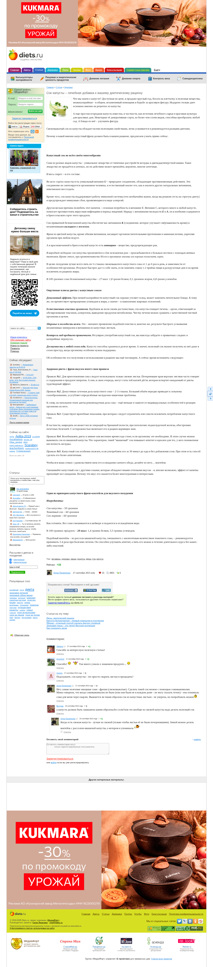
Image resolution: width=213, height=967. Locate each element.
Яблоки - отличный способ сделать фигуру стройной (73, 623)
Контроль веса (161, 78)
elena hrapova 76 (19, 506)
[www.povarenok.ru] (99, 944)
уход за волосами (26, 612)
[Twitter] (179, 921)
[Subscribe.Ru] (200, 921)
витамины (56, 559)
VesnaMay (17, 498)
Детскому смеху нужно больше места (24, 230)
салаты (22, 610)
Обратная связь (21, 635)
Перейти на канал (22, 313)
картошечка (17, 512)
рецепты (81, 559)
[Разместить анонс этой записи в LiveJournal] (106, 591)
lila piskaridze (23, 489)
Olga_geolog (16, 442)
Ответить (60, 654)
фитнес (17, 618)
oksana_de (28, 440)
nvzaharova (16, 439)
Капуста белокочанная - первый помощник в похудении (75, 620)
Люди (65, 70)
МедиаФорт (53, 920)
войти (54, 762)
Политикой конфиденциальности (21, 138)
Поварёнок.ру (99, 947)
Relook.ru (187, 947)
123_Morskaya (18, 515)
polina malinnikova (16, 445)
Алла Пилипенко (61, 573)
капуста (100, 559)
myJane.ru (126, 947)
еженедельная (20, 562)
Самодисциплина (192, 78)
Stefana (59, 646)
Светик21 (16, 495)
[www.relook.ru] (187, 944)
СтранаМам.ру (70, 947)
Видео (98, 70)
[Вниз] (210, 399)
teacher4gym (17, 448)
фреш (88, 559)
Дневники (53, 70)
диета (29, 589)
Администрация (18, 342)
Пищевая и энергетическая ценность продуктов (60, 78)
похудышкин (18, 521)
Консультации (114, 70)
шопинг (12, 620)
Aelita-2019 (23, 436)
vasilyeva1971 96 (31, 448)
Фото (88, 70)
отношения (24, 605)
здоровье (65, 559)
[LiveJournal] (184, 921)
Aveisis (59, 673)
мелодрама (14, 605)
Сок (94, 559)
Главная (14, 70)
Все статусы (15, 545)
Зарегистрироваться (59, 758)
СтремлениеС (23, 451)
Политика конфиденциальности (186, 914)
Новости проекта (19, 345)
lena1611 (60, 659)
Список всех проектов (161, 959)
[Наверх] (210, 389)
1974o (12, 437)
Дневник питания (99, 78)
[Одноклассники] (195, 921)
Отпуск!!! (30, 375)
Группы (77, 70)
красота (20, 603)
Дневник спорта (131, 78)
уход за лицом (17, 615)
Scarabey (31, 445)
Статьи (39, 70)
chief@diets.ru (56, 922)
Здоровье (68, 87)
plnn (25, 442)
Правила (15, 348)
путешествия (24, 607)
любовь (27, 603)
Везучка (59, 706)
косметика (31, 600)
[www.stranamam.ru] (70, 944)
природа (34, 605)
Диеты (27, 70)
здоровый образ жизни (21, 595)
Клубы (138, 914)
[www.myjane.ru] (126, 944)
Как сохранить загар (56, 628)
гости (22, 590)
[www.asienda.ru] (156, 944)
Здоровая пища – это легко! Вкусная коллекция (70, 625)
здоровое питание (19, 593)
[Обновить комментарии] (210, 394)
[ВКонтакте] (190, 921)
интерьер (21, 598)
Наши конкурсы (18, 337)
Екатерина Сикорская (21, 534)
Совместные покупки (138, 70)
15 (103, 573)
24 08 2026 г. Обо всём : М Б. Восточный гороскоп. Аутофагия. (23, 380)
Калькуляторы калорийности (24, 78)
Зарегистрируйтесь (59, 603)
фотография (26, 618)
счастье (13, 613)
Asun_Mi (16, 524)
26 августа (35, 385)
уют (11, 617)
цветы (35, 618)
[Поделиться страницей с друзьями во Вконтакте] (71, 591)
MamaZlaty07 (18, 540)
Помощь (14, 351)
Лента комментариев (19, 422)
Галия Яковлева (40, 922)
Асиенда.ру (155, 947)
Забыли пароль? (15, 112)
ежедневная (19, 560)
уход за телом (32, 615)
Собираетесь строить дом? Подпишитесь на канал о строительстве (24, 212)
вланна (12, 451)
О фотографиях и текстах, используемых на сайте (32, 928)
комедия (31, 598)
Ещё (156, 70)
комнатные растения (18, 600)
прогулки (13, 608)
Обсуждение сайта (20, 340)
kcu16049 (36, 437)
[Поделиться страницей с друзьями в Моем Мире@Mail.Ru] (90, 591)
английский (14, 590)
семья (30, 610)
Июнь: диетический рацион (60, 618)
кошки (13, 602)
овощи (73, 559)
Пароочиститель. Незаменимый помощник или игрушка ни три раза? (24, 400)
